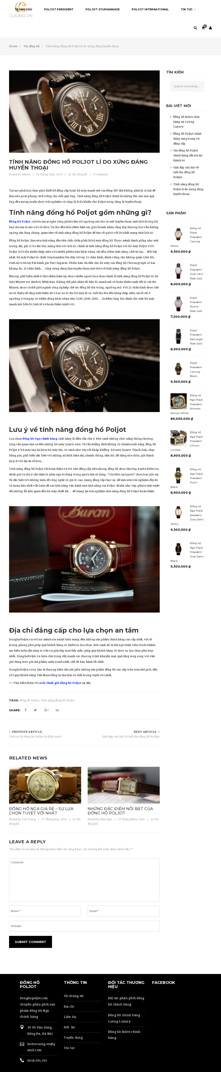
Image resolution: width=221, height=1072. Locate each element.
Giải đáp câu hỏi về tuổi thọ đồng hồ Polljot (131, 736)
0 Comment (100, 174)
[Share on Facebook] (26, 710)
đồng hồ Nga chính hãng (39, 438)
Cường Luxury (119, 1021)
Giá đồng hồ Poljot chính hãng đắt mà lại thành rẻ (187, 155)
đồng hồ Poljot (29, 700)
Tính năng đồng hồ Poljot (57, 700)
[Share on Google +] (46, 710)
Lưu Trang (29, 819)
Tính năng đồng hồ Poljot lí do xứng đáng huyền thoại (188, 189)
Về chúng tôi (74, 996)
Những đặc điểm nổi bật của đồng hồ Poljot (120, 810)
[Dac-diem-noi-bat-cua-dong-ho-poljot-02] (124, 785)
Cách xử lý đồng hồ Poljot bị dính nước (35, 736)
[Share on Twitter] (35, 710)
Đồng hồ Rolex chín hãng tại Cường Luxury (186, 121)
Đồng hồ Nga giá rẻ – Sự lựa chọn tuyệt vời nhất (41, 810)
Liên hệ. (70, 1017)
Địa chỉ (69, 1006)
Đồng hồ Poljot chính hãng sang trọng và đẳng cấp (187, 138)
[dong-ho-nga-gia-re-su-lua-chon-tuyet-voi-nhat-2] (45, 785)
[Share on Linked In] (57, 710)
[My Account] (210, 28)
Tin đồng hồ (79, 174)
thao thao (106, 819)
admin (26, 174)
